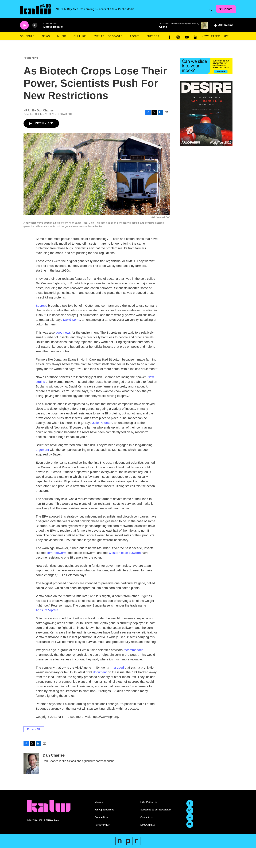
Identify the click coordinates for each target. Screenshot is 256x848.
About (134, 36)
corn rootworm (56, 553)
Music (61, 36)
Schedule (27, 36)
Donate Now (101, 817)
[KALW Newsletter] (206, 66)
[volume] (35, 25)
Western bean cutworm (124, 553)
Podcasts (115, 36)
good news (63, 332)
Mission (99, 802)
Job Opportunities (104, 809)
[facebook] (169, 36)
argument (42, 449)
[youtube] (186, 36)
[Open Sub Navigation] (37, 36)
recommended (133, 650)
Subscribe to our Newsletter (155, 809)
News (46, 36)
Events (99, 36)
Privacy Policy (102, 825)
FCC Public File (148, 802)
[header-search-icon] (210, 9)
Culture (79, 36)
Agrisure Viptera (47, 610)
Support (152, 36)
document (100, 672)
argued (119, 667)
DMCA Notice (147, 825)
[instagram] (178, 36)
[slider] (40, 25)
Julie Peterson (102, 423)
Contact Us (146, 817)
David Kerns (71, 319)
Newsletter (211, 36)
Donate (227, 9)
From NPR (31, 57)
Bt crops (41, 305)
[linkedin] (195, 36)
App (226, 36)
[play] (24, 25)
